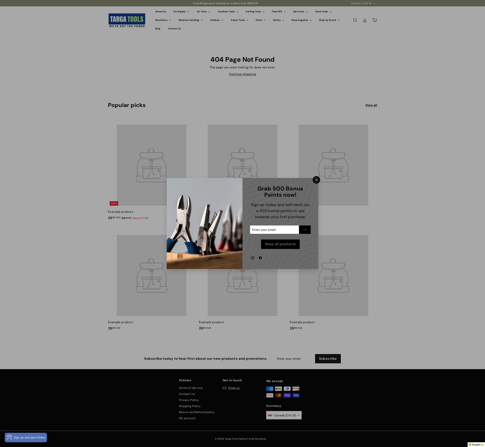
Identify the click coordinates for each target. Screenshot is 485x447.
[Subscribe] (305, 230)
